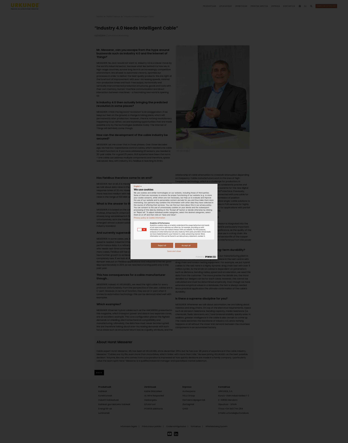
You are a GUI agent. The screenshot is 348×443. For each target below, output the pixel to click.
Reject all (162, 245)
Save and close (174, 251)
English (137, 186)
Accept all (186, 245)
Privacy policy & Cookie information (149, 218)
